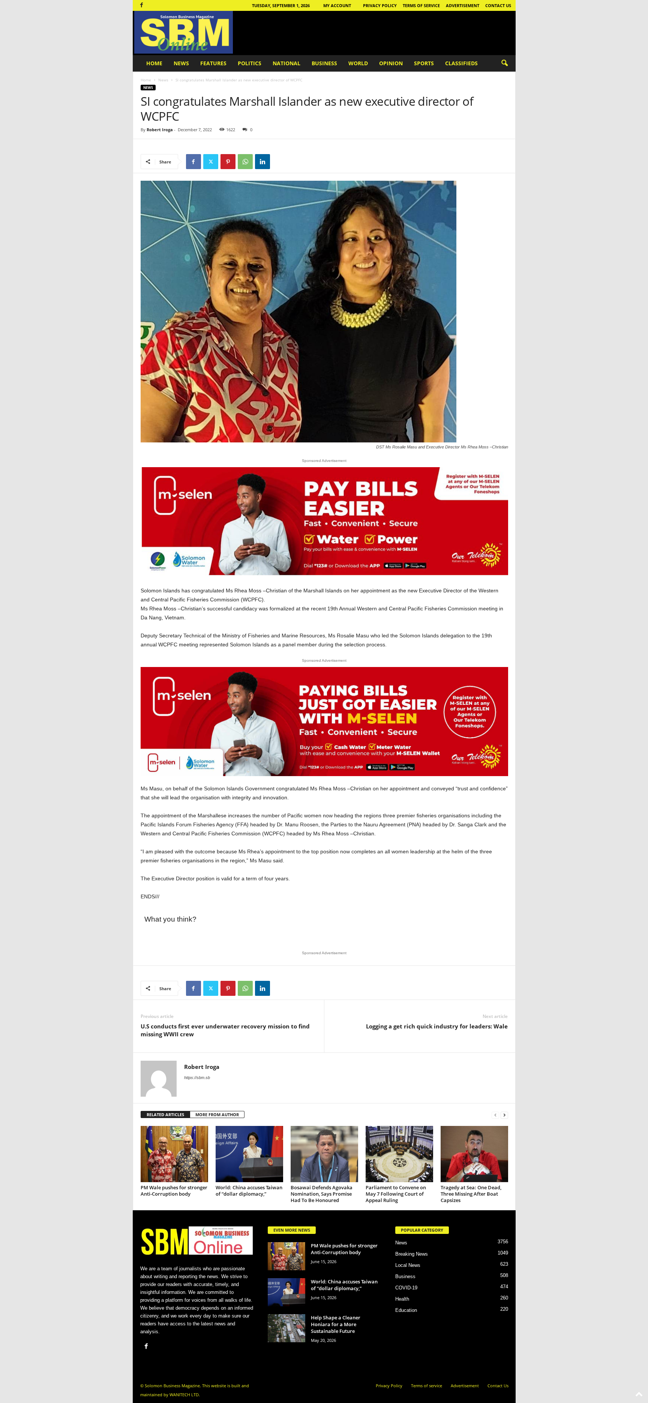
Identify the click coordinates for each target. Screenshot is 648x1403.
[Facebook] (141, 5)
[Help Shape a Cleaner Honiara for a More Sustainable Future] (286, 1328)
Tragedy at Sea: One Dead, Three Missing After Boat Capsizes (471, 1194)
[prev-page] (495, 1115)
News (181, 63)
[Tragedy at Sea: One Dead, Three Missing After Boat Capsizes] (474, 1154)
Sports (424, 63)
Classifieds (461, 63)
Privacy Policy (380, 5)
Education (406, 1310)
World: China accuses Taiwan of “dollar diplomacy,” (249, 1190)
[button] (504, 63)
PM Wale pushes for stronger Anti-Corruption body (174, 1190)
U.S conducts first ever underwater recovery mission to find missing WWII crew (225, 1030)
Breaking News (411, 1254)
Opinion (391, 63)
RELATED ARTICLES (165, 1114)
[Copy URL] (279, 161)
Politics (249, 63)
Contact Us (498, 5)
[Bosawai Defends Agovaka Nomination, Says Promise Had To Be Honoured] (324, 1154)
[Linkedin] (262, 161)
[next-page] (504, 1115)
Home (154, 63)
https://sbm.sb (197, 1077)
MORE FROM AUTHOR (217, 1114)
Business (324, 63)
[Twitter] (210, 161)
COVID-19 (406, 1288)
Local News (407, 1265)
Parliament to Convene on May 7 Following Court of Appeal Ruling (396, 1194)
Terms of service (421, 5)
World (358, 63)
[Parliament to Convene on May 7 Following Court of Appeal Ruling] (399, 1154)
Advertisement (462, 5)
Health (402, 1299)
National (286, 63)
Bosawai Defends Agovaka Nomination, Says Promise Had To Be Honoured (321, 1194)
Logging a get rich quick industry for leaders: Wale (437, 1026)
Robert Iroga (160, 129)
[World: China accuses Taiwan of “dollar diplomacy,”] (249, 1154)
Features (213, 63)
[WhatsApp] (245, 161)
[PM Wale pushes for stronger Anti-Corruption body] (174, 1154)
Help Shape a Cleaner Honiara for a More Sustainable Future (335, 1324)
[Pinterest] (228, 161)
